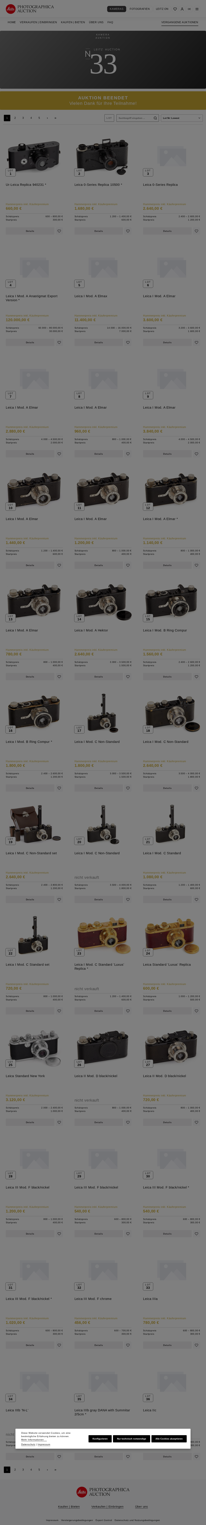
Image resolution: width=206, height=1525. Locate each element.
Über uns (141, 1506)
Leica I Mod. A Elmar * (160, 519)
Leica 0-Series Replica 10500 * (98, 184)
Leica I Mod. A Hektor (91, 630)
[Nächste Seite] (47, 118)
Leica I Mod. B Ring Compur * (29, 742)
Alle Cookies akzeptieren (169, 1438)
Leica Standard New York (25, 1076)
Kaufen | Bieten (69, 1506)
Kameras (117, 9)
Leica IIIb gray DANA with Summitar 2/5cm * (102, 1412)
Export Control (104, 1520)
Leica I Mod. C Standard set (28, 964)
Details (30, 231)
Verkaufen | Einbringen (107, 1506)
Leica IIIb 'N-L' (17, 1410)
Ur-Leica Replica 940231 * (26, 184)
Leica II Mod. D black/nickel (96, 1076)
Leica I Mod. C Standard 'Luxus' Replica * (99, 966)
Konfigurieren (100, 1438)
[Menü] (197, 9)
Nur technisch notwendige (131, 1438)
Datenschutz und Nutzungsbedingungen (137, 1520)
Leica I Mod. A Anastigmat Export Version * (32, 298)
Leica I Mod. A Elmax (91, 296)
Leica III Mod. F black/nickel (27, 1187)
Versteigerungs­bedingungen (77, 1520)
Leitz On (162, 9)
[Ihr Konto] (182, 9)
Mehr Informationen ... (34, 1439)
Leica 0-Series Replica (160, 184)
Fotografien (140, 9)
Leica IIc (149, 1410)
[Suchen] (155, 118)
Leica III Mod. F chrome (93, 1299)
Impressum (52, 1520)
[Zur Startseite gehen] (30, 9)
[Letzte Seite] (55, 118)
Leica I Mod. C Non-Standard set (31, 853)
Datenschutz (28, 1444)
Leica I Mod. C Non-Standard (97, 742)
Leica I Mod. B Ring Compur (165, 630)
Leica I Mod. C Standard (162, 853)
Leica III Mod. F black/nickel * (166, 1187)
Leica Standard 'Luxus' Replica (167, 964)
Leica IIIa (150, 1299)
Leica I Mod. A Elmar (159, 296)
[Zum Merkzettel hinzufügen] (59, 231)
